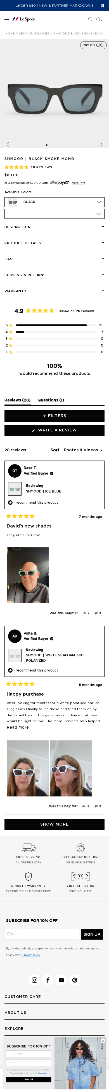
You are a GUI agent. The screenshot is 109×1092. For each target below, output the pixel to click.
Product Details (22, 243)
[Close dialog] (103, 1040)
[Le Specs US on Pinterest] (74, 980)
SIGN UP (92, 934)
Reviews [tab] (17, 401)
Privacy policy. (31, 955)
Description (17, 227)
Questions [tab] (50, 401)
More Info (78, 183)
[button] (90, 19)
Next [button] (101, 144)
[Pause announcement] (102, 5)
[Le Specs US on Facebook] (47, 980)
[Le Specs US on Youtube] (61, 980)
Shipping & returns (25, 275)
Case (9, 259)
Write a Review (68, 432)
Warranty (15, 291)
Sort (56, 450)
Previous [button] (7, 144)
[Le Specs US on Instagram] (34, 980)
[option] (54, 93)
